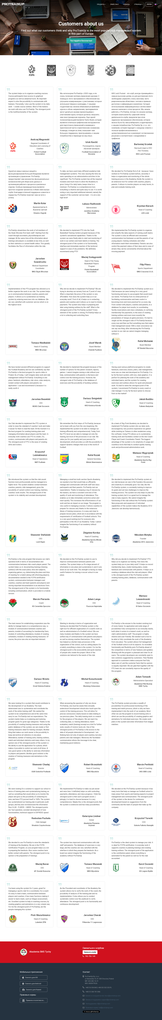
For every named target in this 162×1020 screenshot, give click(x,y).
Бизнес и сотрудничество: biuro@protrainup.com (103, 996)
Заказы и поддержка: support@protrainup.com (102, 1000)
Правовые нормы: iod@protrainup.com (99, 1008)
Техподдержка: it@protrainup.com (98, 1004)
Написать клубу (90, 952)
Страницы (138, 4)
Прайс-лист (114, 4)
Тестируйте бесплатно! (81, 41)
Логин (149, 4)
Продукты (101, 4)
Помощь (126, 4)
